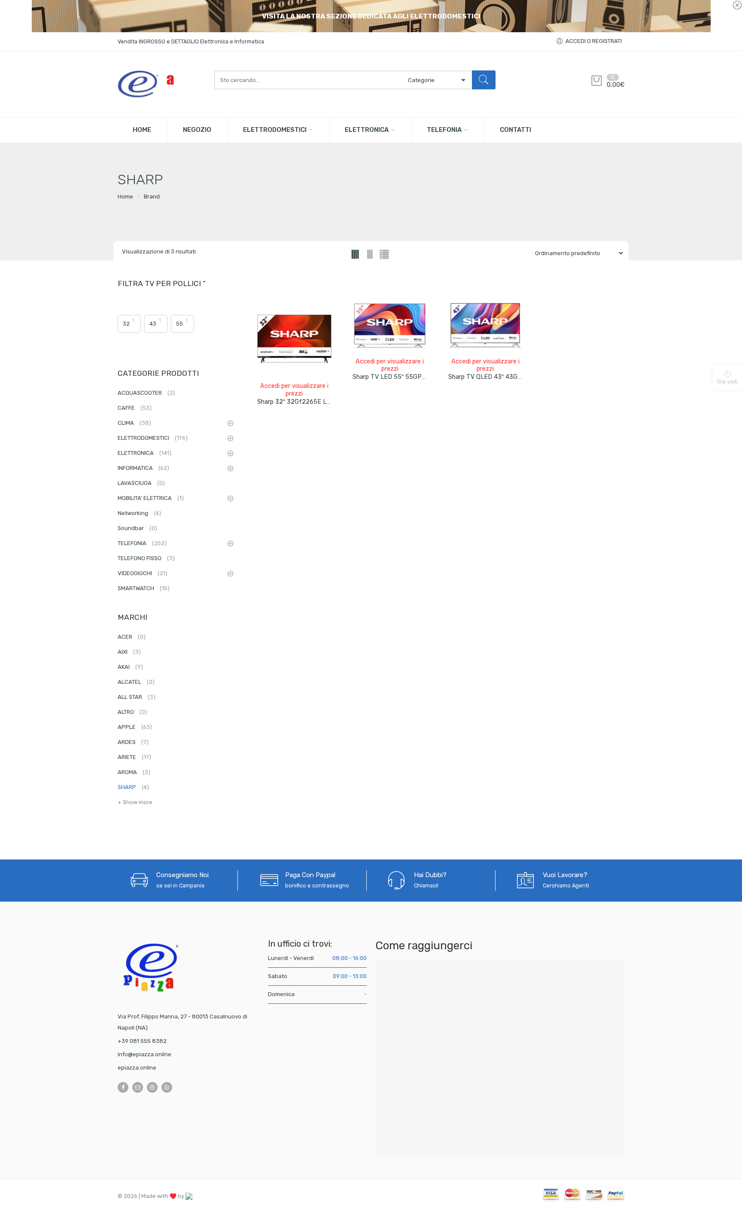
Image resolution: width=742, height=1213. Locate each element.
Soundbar (137, 528)
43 (152, 323)
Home (125, 196)
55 (179, 323)
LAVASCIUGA (141, 483)
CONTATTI (515, 130)
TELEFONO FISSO (146, 558)
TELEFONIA (444, 130)
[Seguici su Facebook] (123, 1087)
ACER (132, 637)
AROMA (134, 772)
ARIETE (134, 757)
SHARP (133, 787)
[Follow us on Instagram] (152, 1087)
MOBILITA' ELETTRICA (151, 498)
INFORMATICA (143, 468)
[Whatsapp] (166, 1087)
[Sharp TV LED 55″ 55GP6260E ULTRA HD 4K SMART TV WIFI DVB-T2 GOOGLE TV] (390, 326)
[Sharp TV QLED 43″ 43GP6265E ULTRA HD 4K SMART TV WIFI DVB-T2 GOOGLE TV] (485, 326)
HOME (142, 130)
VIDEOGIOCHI (142, 573)
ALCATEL (136, 682)
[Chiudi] (737, 5)
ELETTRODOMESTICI (275, 130)
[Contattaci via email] (137, 1087)
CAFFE (135, 408)
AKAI (130, 667)
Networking (139, 513)
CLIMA (134, 423)
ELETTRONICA (367, 130)
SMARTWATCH (144, 588)
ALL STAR (136, 697)
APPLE (135, 727)
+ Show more (135, 802)
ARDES (133, 742)
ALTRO (132, 712)
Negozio (197, 130)
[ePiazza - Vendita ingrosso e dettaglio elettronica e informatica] (162, 84)
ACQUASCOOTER (146, 393)
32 (126, 323)
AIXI (129, 652)
